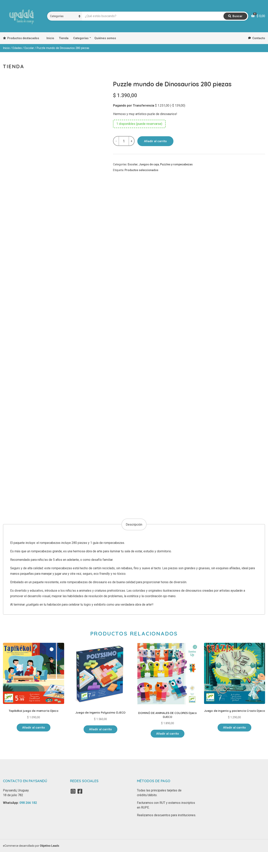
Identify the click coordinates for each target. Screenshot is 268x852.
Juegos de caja (149, 164)
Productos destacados (23, 38)
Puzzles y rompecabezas (176, 164)
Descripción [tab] (134, 524)
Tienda (63, 38)
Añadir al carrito (155, 141)
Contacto (258, 38)
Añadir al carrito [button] (33, 727)
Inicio (50, 38)
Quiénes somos (105, 38)
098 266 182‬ (28, 803)
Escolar (29, 48)
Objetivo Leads (49, 845)
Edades (17, 48)
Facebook (80, 791)
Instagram (73, 791)
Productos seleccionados (141, 170)
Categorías (80, 38)
